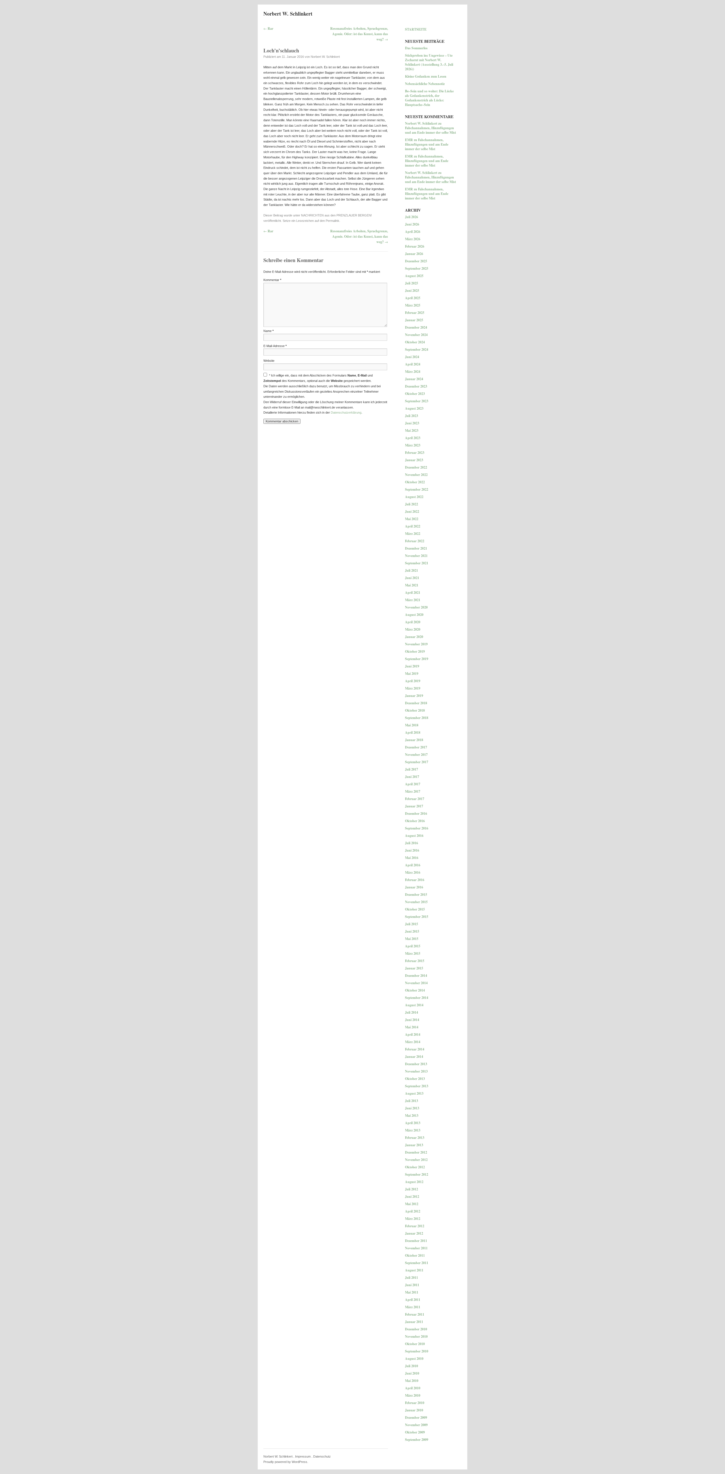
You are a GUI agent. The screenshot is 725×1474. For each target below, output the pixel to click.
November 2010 (416, 1336)
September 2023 (416, 401)
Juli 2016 (411, 843)
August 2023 (414, 408)
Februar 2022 (414, 541)
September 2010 (416, 1351)
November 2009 (416, 1424)
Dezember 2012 (416, 1152)
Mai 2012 (411, 1203)
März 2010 (412, 1395)
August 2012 (414, 1181)
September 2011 (416, 1262)
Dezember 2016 (416, 813)
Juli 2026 (411, 216)
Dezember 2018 (416, 703)
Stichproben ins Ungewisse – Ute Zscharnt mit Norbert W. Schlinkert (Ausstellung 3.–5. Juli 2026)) (429, 62)
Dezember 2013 (416, 1064)
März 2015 (412, 953)
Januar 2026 (414, 253)
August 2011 (414, 1270)
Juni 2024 (412, 356)
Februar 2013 (414, 1137)
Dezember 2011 (416, 1240)
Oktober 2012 (415, 1167)
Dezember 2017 (416, 747)
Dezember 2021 (416, 548)
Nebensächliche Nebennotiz (425, 83)
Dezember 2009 (416, 1417)
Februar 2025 (414, 312)
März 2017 (412, 791)
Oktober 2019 (415, 651)
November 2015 (416, 901)
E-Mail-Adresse (275, 346)
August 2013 (414, 1093)
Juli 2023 (411, 415)
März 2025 (412, 305)
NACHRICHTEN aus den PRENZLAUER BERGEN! (336, 215)
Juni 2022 (412, 511)
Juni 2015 (412, 931)
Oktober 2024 (415, 342)
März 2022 (412, 533)
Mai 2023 (411, 430)
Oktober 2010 (415, 1343)
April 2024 (412, 364)
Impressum (303, 1456)
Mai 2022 (411, 518)
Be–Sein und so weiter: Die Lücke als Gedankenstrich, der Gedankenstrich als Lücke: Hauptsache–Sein (429, 98)
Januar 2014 (414, 1056)
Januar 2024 (414, 379)
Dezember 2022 (416, 467)
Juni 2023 (412, 423)
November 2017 (416, 754)
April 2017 (412, 784)
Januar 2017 (414, 806)
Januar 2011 (414, 1321)
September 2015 (416, 916)
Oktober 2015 (415, 909)
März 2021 (412, 599)
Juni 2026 (412, 224)
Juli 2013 (411, 1100)
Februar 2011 (414, 1314)
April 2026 (412, 231)
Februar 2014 (414, 1049)
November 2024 (416, 334)
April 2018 (412, 732)
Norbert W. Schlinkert (287, 13)
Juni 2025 (412, 290)
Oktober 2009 (415, 1432)
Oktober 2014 (415, 990)
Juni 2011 (412, 1284)
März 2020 (412, 629)
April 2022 (412, 526)
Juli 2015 (411, 924)
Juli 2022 (411, 504)
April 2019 (412, 680)
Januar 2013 (414, 1145)
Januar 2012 (414, 1233)
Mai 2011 (411, 1292)
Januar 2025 (414, 320)
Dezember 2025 (416, 261)
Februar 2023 (414, 452)
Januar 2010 (414, 1410)
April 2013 (412, 1122)
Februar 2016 (414, 879)
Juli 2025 (411, 283)
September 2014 (416, 997)
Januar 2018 (414, 739)
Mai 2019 (411, 673)
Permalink (332, 220)
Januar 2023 (414, 460)
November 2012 (416, 1159)
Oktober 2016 (415, 820)
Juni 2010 (412, 1373)
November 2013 (416, 1071)
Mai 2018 (411, 725)
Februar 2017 (414, 798)
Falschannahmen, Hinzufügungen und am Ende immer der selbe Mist (430, 130)
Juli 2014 (411, 1012)
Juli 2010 (411, 1366)
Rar (268, 28)
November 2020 (416, 607)
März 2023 (412, 445)
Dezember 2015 (416, 894)
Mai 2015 (411, 938)
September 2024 (416, 349)
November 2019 (416, 644)
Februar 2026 (414, 246)
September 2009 (416, 1439)
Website (268, 360)
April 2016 (412, 865)
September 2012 (416, 1174)
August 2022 (414, 496)
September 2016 (416, 828)
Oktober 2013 (415, 1078)
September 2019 (416, 658)
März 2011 (412, 1307)
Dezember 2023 (416, 386)
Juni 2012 (412, 1196)
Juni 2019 (412, 666)
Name (268, 331)
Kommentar (272, 280)
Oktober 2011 (415, 1255)
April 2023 (412, 437)
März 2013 (412, 1130)
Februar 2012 (414, 1226)
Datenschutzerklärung (346, 412)
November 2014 (416, 982)
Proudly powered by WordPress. (285, 1462)
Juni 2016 (412, 850)
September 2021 (416, 563)
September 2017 (416, 762)
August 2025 (414, 275)
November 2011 (416, 1248)
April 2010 (412, 1388)
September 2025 (416, 268)
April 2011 (412, 1299)
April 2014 (412, 1034)
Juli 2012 (411, 1189)
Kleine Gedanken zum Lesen (425, 76)
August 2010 (414, 1358)
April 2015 (412, 946)
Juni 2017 (412, 776)
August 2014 (414, 1005)
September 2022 (416, 489)
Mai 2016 (411, 857)
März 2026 (412, 239)
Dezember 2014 (416, 975)
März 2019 (412, 688)
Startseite (416, 29)
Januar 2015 (414, 968)
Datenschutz (322, 1456)
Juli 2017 (411, 769)
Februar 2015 (414, 960)
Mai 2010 (411, 1380)
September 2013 (416, 1086)
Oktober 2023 (415, 393)
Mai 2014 (411, 1027)
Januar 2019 (414, 695)
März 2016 (412, 872)
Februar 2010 (414, 1402)
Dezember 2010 (416, 1329)
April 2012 (412, 1211)
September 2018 (416, 717)
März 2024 (412, 371)
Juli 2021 (411, 570)
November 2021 (416, 555)
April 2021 (412, 592)
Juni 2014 (412, 1019)
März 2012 (412, 1218)
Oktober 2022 (415, 482)
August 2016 (414, 835)
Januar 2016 (414, 887)
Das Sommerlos (416, 48)
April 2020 (412, 622)
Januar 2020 (414, 636)
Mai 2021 (411, 585)
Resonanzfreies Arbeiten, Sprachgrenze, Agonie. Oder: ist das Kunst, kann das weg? (359, 34)
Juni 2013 (412, 1108)
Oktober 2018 (415, 710)
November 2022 (416, 474)
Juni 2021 (412, 577)
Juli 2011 (411, 1277)
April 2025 (412, 297)
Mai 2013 (411, 1115)
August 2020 (414, 614)
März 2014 (412, 1041)
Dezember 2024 (416, 327)
